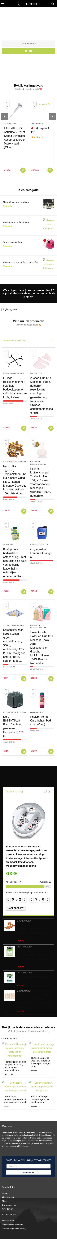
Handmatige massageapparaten (38, 463)
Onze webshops (9, 1205)
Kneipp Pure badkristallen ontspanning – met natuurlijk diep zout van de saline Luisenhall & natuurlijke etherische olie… (14, 562)
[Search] (52, 3)
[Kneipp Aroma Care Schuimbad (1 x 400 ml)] (42, 700)
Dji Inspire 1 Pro (40, 130)
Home (4, 1193)
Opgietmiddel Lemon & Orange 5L (40, 553)
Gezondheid (8, 1074)
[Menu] (3, 3)
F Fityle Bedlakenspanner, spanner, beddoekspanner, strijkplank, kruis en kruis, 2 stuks (15, 387)
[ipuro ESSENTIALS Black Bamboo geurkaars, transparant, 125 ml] (15, 700)
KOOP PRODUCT (23, 170)
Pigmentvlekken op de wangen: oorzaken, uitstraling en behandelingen (15, 1066)
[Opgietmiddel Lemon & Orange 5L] (42, 532)
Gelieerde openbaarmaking (14, 1228)
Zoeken (29, 51)
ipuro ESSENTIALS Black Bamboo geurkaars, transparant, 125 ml (13, 726)
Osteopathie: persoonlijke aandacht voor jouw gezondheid (15, 1099)
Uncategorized (37, 123)
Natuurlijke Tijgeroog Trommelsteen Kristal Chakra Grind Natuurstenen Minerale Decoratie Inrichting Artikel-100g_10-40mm (14, 479)
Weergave (7, 206)
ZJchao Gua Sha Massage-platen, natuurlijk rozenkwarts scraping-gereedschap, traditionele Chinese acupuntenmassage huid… (41, 395)
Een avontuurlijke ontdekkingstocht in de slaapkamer (40, 1099)
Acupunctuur (10, 123)
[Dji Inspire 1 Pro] (42, 111)
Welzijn (34, 1070)
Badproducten (9, 545)
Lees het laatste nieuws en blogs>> (28, 60)
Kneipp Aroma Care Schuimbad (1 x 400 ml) (40, 720)
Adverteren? (7, 1208)
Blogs (4, 1201)
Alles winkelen (8, 1197)
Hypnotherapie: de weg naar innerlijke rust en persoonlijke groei (40, 1062)
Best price (50, 170)
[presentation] (4, 116)
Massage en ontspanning (13, 373)
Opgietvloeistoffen (39, 545)
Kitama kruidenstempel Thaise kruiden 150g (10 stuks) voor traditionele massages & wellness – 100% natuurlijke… (40, 481)
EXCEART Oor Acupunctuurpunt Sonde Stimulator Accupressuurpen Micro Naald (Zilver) (14, 137)
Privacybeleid (8, 1220)
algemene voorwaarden (12, 1224)
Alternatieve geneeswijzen (14, 462)
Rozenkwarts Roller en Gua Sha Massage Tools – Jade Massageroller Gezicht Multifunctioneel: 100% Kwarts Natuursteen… (41, 647)
